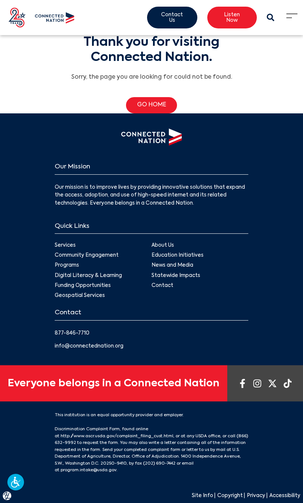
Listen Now (232, 18)
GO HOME (151, 105)
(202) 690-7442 (159, 463)
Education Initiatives (178, 255)
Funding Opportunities (83, 285)
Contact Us (172, 18)
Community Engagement (87, 255)
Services (65, 245)
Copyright (230, 495)
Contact (162, 285)
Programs (67, 265)
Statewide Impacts (176, 275)
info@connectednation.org (89, 346)
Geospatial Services (80, 295)
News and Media (172, 265)
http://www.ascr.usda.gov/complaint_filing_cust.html (117, 436)
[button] (15, 482)
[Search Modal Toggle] (271, 18)
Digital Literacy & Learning (88, 275)
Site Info (202, 495)
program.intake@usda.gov (88, 470)
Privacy (256, 495)
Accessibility (284, 495)
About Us (163, 245)
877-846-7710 (72, 333)
